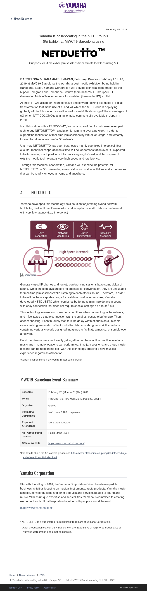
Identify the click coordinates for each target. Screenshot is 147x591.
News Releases (22, 18)
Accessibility (50, 587)
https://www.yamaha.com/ (36, 508)
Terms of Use (15, 587)
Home (12, 575)
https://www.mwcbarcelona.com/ (66, 443)
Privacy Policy (32, 587)
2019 (41, 575)
